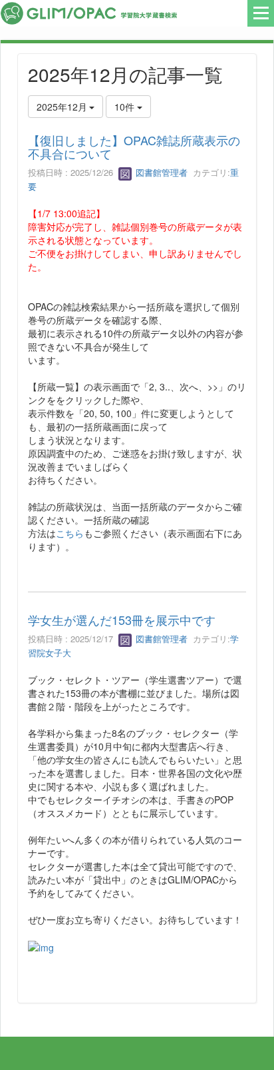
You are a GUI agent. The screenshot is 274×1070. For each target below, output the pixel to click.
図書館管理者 (160, 172)
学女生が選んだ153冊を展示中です (121, 619)
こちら (70, 533)
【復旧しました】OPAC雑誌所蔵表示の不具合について (134, 146)
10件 (125, 106)
